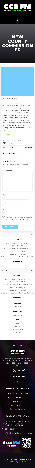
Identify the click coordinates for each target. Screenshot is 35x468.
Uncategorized (16, 140)
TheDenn (22, 462)
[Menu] (17, 20)
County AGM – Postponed (17, 254)
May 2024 (17, 307)
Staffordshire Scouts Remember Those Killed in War (17, 257)
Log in (17, 323)
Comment (7, 171)
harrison (7, 98)
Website (5, 210)
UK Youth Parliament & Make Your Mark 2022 (17, 248)
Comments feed (17, 329)
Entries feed (17, 326)
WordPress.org (17, 332)
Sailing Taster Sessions (17, 251)
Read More (6, 134)
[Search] (31, 235)
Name (5, 195)
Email (5, 202)
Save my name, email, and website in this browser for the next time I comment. (17, 219)
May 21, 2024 (16, 98)
